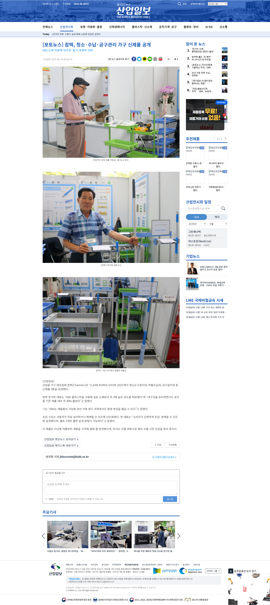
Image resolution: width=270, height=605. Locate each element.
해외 (217, 217)
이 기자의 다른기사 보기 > (164, 456)
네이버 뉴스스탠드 (50, 3)
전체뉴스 (47, 27)
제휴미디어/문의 (172, 564)
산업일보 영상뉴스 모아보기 (60, 439)
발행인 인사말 (81, 564)
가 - (169, 59)
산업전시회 (66, 27)
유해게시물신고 (198, 3)
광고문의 (186, 564)
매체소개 (69, 564)
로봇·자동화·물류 (91, 27)
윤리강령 (105, 564)
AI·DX (209, 27)
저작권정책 (116, 564)
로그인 (170, 499)
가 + (176, 59)
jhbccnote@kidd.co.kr (74, 457)
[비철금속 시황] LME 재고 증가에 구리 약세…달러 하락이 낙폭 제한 (217, 317)
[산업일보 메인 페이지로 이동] (133, 10)
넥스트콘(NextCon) (199, 241)
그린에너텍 (194, 232)
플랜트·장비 (191, 27)
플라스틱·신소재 (142, 27)
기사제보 (66, 3)
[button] (155, 59)
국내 (196, 217)
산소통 (224, 27)
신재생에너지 (117, 27)
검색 (184, 3)
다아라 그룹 (212, 570)
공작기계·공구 (168, 27)
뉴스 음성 (116, 59)
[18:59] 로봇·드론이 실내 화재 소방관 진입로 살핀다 (76, 34)
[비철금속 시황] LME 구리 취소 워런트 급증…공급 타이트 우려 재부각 (218, 307)
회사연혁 (94, 564)
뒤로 (159, 444)
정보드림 (196, 564)
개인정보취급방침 (131, 564)
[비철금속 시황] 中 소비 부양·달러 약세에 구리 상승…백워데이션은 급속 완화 (222, 312)
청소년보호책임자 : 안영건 (152, 564)
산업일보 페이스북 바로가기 (60, 445)
